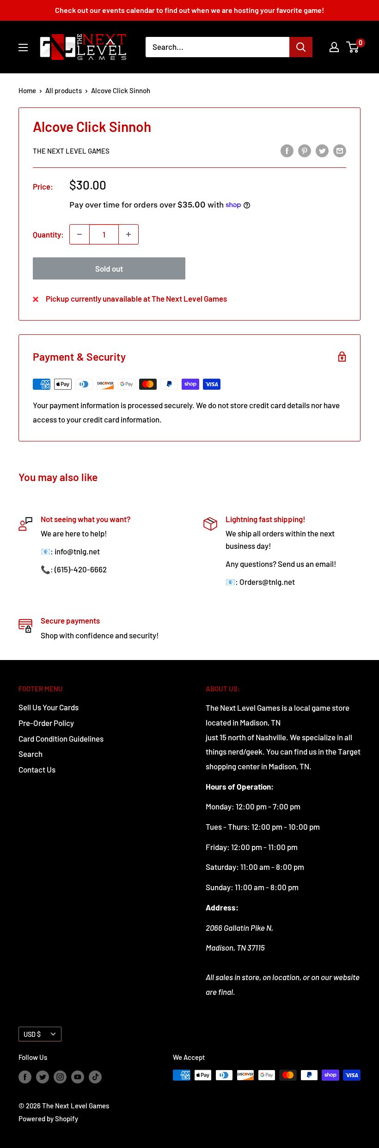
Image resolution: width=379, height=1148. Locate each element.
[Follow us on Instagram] (60, 1076)
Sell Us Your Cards (48, 707)
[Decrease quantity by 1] (79, 234)
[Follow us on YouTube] (77, 1076)
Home (27, 90)
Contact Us (36, 769)
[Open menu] (23, 47)
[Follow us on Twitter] (42, 1076)
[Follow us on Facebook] (24, 1076)
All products (63, 90)
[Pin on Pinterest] (304, 150)
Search (30, 753)
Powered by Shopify (48, 1118)
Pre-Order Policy (46, 722)
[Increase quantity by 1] (128, 234)
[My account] (334, 47)
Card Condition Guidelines (61, 738)
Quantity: (48, 234)
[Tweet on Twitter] (322, 150)
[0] (353, 47)
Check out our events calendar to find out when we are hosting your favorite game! (189, 10)
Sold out (109, 268)
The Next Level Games (71, 151)
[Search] (300, 47)
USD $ (32, 1034)
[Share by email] (339, 150)
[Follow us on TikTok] (95, 1076)
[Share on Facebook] (287, 150)
